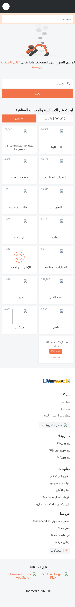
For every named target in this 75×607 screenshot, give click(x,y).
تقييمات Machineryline (56, 497)
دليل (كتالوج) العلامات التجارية (52, 504)
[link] (56, 349)
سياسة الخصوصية (59, 483)
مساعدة (65, 408)
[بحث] (6, 19)
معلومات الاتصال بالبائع (57, 415)
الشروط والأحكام (60, 476)
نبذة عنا (66, 401)
